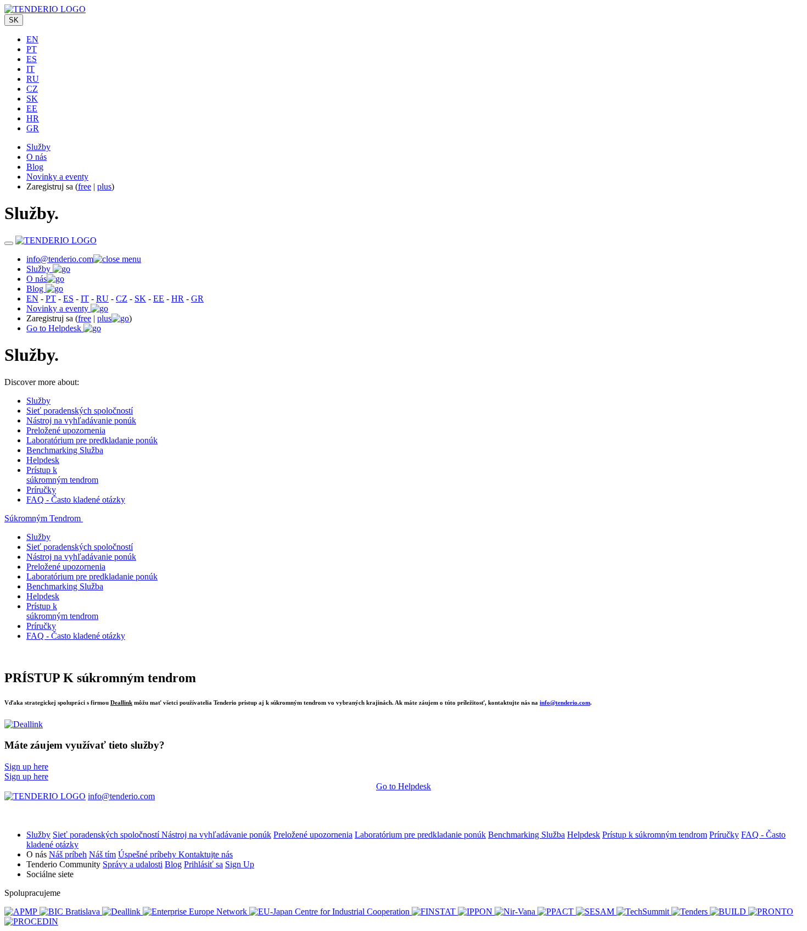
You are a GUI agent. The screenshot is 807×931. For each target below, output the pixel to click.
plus (104, 186)
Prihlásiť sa (203, 864)
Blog (34, 166)
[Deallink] (23, 724)
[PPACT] (556, 911)
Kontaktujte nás (205, 854)
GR (32, 128)
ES (31, 59)
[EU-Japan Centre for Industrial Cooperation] (330, 911)
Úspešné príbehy (148, 854)
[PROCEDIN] (31, 921)
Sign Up (239, 864)
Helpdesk (42, 460)
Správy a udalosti (132, 864)
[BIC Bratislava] (71, 911)
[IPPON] (476, 911)
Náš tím (102, 854)
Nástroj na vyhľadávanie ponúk (81, 420)
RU (32, 78)
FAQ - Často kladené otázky (75, 499)
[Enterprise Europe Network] (196, 911)
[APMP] (22, 911)
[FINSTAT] (435, 911)
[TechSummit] (644, 911)
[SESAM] (596, 911)
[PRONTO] (770, 911)
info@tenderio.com (59, 259)
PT (31, 49)
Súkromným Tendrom (43, 518)
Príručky (41, 489)
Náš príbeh (68, 854)
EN (32, 39)
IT (30, 69)
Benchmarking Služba (64, 450)
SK (14, 20)
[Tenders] (690, 911)
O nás (36, 156)
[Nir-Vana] (516, 911)
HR (32, 118)
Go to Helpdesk (54, 328)
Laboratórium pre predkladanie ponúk (92, 440)
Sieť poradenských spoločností (79, 410)
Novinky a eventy (57, 176)
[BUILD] (729, 911)
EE (31, 108)
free (84, 186)
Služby (38, 147)
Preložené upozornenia (65, 430)
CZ (32, 88)
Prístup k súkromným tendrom (62, 474)
